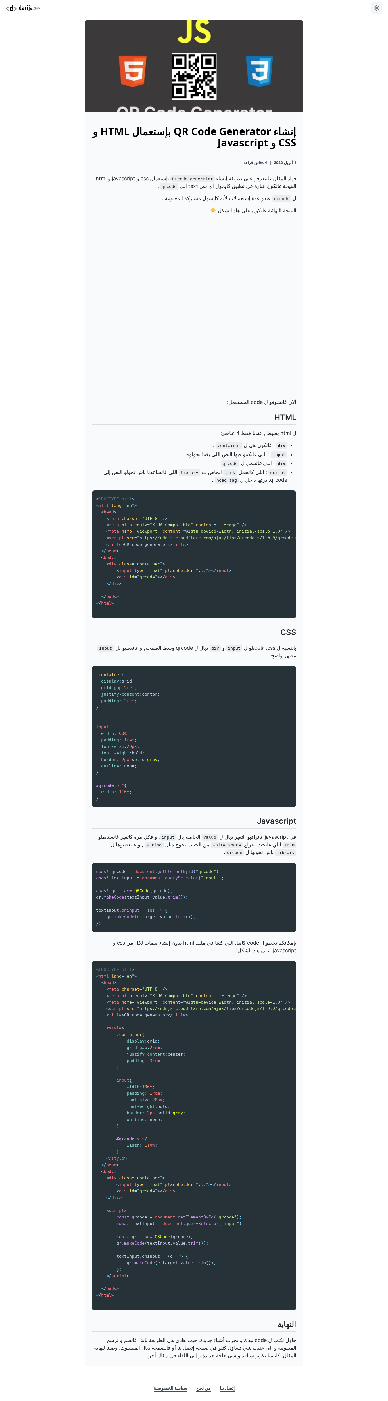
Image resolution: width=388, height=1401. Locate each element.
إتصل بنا (227, 1388)
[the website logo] (23, 7)
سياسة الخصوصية (170, 1388)
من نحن (203, 1388)
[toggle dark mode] (376, 8)
